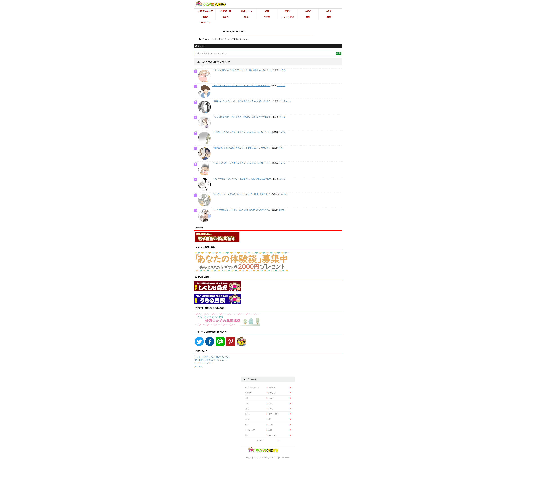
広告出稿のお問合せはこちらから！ (210, 360)
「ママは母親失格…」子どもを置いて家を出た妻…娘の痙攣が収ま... (241, 209)
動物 (329, 17)
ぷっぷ (282, 178)
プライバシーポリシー (204, 363)
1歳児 (328, 11)
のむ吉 (282, 116)
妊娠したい (246, 11)
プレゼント (205, 22)
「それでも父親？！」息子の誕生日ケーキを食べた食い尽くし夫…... (242, 163)
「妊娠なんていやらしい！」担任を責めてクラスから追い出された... (242, 101)
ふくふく (281, 85)
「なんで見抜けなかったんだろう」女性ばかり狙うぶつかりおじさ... (242, 116)
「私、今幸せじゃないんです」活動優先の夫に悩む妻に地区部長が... (242, 178)
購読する (201, 46)
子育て (287, 11)
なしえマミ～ (285, 101)
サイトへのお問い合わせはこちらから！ (212, 357)
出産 (246, 403)
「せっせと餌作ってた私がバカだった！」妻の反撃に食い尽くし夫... (242, 70)
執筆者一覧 (226, 11)
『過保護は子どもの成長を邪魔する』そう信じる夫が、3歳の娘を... (241, 147)
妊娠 (267, 11)
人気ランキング (205, 11)
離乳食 (247, 419)
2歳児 (205, 17)
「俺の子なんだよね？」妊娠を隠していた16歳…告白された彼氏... (241, 85)
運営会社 (199, 366)
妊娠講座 (248, 393)
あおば (282, 209)
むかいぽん (283, 194)
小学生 (267, 17)
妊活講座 (271, 387)
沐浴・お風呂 (273, 414)
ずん (281, 147)
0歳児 (308, 11)
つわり (270, 398)
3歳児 (225, 17)
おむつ (247, 414)
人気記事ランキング (252, 387)
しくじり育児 (287, 17)
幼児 (246, 17)
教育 (246, 425)
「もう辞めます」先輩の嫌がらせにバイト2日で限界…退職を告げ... (241, 194)
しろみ (282, 70)
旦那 (308, 17)
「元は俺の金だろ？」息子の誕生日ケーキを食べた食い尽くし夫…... (242, 132)
